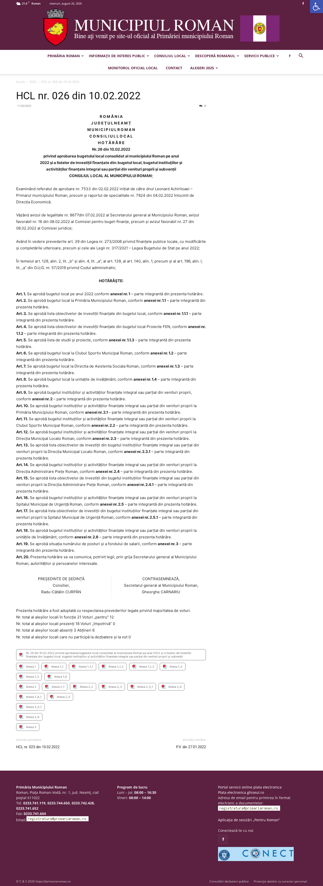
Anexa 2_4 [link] (174, 686)
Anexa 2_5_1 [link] (34, 707)
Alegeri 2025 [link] (202, 67)
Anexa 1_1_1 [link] (86, 666)
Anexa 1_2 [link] (176, 666)
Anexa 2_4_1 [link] (33, 697)
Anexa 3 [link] (31, 727)
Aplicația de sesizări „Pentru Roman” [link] (249, 819)
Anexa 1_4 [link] (60, 676)
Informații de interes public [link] (117, 55)
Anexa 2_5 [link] (63, 697)
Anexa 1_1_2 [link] (116, 666)
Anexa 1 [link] (31, 666)
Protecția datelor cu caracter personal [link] (280, 881)
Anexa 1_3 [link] (32, 676)
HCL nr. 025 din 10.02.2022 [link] (38, 747)
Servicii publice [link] (259, 55)
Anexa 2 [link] (31, 686)
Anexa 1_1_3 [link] (146, 666)
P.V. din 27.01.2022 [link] (191, 747)
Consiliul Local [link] (170, 55)
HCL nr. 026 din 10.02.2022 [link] (78, 96)
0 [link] (205, 106)
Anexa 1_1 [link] (57, 666)
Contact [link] (174, 67)
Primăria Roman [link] (63, 55)
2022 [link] (33, 82)
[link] (316, 6)
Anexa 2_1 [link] (58, 686)
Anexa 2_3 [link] (115, 686)
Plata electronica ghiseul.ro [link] (241, 792)
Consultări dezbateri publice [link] (229, 881)
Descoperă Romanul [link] (215, 55)
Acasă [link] (20, 82)
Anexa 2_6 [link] (32, 717)
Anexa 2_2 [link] (86, 686)
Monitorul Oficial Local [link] (133, 67)
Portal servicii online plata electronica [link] (250, 787)
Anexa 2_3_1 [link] (145, 686)
